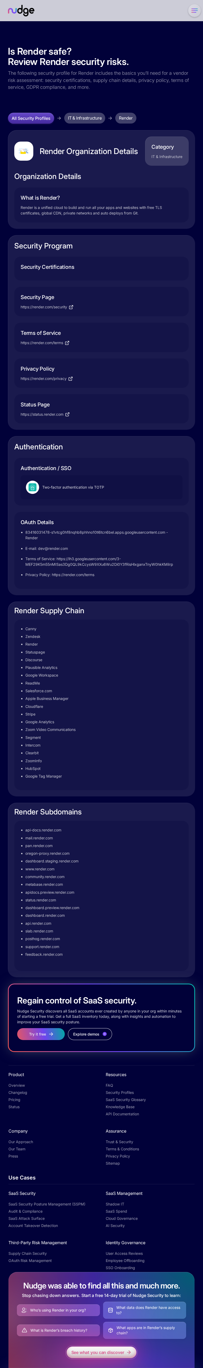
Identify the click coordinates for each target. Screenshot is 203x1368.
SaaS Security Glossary (126, 1099)
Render (126, 118)
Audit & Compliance (25, 1211)
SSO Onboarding (120, 1267)
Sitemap (113, 1163)
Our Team (16, 1149)
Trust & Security (119, 1141)
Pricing (14, 1099)
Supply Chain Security (27, 1253)
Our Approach (20, 1141)
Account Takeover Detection (33, 1225)
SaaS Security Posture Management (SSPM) (46, 1204)
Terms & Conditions (122, 1149)
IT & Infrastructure (85, 118)
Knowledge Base (120, 1106)
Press (13, 1156)
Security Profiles (120, 1092)
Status (14, 1106)
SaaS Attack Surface (26, 1218)
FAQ (109, 1085)
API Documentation (122, 1114)
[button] (193, 10)
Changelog (17, 1092)
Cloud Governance (122, 1218)
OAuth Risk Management (30, 1260)
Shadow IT (115, 1204)
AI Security (115, 1225)
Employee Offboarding (125, 1260)
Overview (16, 1085)
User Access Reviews (124, 1253)
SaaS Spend (116, 1211)
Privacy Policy (118, 1156)
